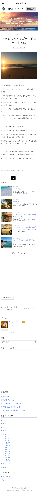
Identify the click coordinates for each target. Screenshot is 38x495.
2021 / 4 (7, 454)
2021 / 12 (7, 437)
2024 (4, 424)
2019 (4, 467)
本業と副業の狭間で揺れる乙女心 (13, 411)
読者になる (31, 9)
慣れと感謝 (17, 202)
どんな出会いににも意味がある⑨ (24, 227)
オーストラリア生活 (19, 47)
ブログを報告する (26, 490)
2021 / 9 (7, 443)
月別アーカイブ (7, 416)
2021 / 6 (7, 449)
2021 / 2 (7, 458)
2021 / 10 (7, 441)
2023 (4, 427)
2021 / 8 (7, 445)
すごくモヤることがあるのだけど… (13, 404)
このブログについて (7, 332)
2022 (4, 431)
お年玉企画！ (6, 396)
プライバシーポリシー (8, 480)
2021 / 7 (7, 447)
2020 (4, 463)
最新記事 (4, 392)
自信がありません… (8, 400)
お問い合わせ (5, 477)
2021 (4, 434)
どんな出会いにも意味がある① (9, 308)
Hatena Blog (16, 490)
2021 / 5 (7, 451)
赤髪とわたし (29, 308)
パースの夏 (17, 189)
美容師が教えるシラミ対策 (10, 407)
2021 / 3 (7, 456)
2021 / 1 (7, 460)
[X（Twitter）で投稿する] (13, 178)
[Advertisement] (19, 275)
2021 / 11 (7, 439)
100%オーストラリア (15, 9)
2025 (4, 420)
